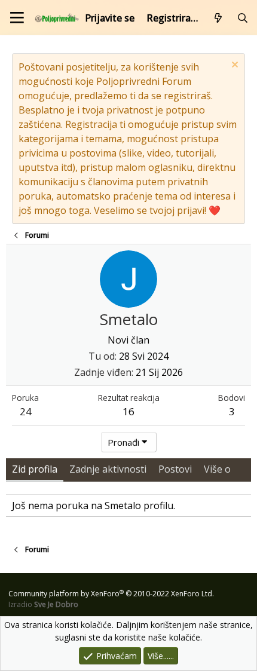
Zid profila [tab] (34, 469)
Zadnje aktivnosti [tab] (107, 469)
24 (26, 411)
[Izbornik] (17, 17)
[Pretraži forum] (242, 18)
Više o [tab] (217, 469)
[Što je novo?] (218, 18)
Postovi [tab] (175, 469)
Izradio (43, 604)
